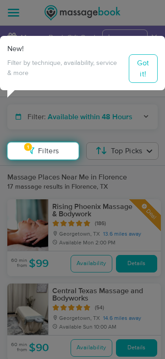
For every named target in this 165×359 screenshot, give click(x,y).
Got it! (143, 68)
